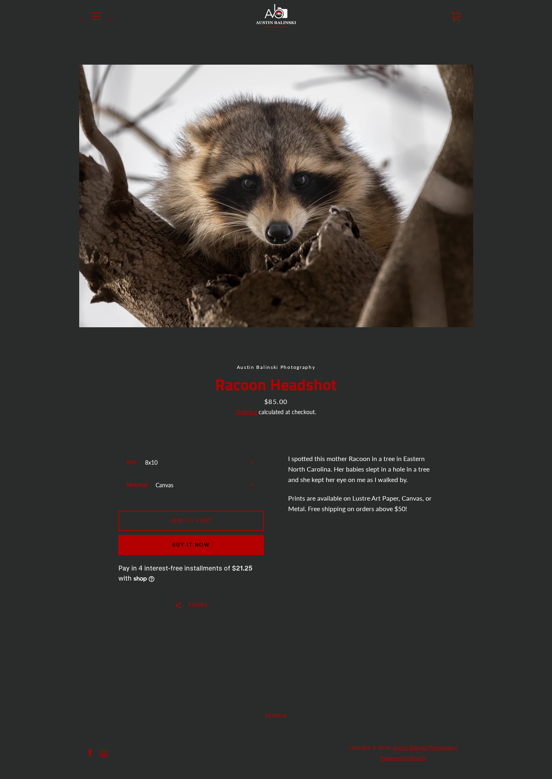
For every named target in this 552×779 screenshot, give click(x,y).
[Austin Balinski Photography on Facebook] (90, 752)
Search (276, 716)
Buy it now (191, 545)
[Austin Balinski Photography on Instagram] (104, 752)
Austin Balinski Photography (425, 747)
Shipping (246, 411)
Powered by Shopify (403, 758)
